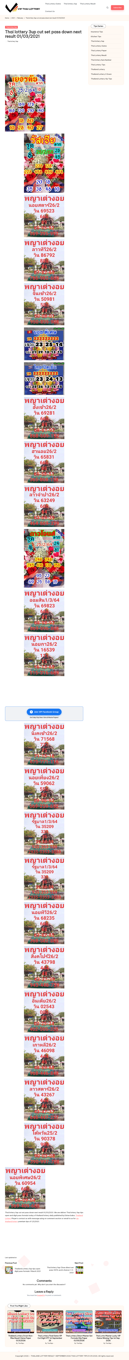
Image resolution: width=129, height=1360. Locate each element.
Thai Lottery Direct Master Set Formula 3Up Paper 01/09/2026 (79, 1338)
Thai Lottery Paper (99, 50)
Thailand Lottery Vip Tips (101, 79)
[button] (117, 7)
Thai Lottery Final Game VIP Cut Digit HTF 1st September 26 (50, 1338)
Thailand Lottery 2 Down (101, 74)
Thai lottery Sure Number (101, 60)
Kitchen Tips (96, 36)
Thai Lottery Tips (98, 65)
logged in (41, 1295)
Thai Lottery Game (99, 46)
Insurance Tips (97, 32)
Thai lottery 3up (11, 27)
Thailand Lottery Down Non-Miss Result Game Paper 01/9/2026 (20, 1338)
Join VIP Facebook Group (45, 712)
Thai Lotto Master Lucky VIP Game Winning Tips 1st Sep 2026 (108, 1338)
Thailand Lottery (98, 69)
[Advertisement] (44, 59)
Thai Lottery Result (99, 55)
